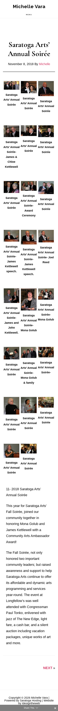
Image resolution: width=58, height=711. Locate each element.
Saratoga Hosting (30, 700)
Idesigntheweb (31, 703)
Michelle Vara (29, 6)
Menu (29, 14)
